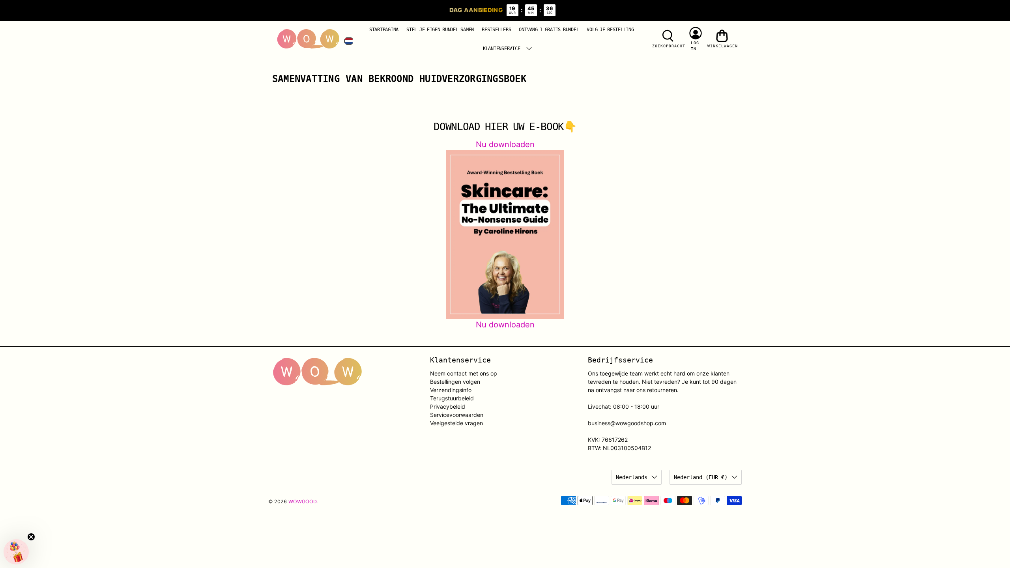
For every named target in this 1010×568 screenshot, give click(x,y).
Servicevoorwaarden (456, 414)
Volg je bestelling (610, 29)
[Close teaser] (31, 537)
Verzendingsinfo (450, 390)
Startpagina (383, 29)
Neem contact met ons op (463, 373)
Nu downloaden (505, 144)
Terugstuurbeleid (452, 398)
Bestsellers (496, 29)
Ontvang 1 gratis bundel (549, 29)
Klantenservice (501, 48)
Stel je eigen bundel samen (440, 29)
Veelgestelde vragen (456, 423)
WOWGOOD (302, 501)
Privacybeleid (447, 406)
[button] (16, 551)
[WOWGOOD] (308, 39)
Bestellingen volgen (455, 381)
